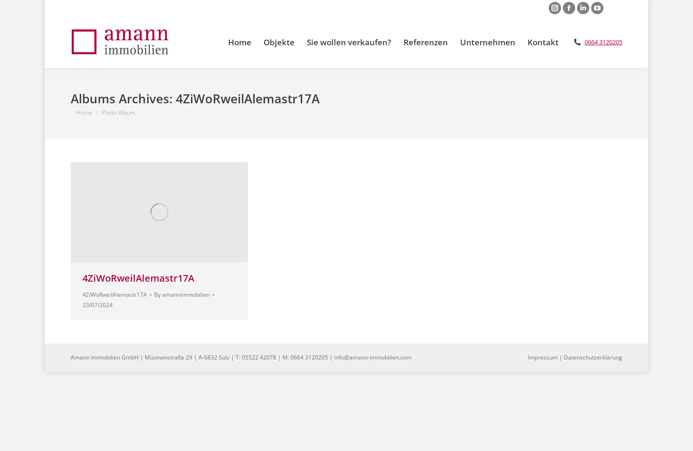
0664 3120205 (603, 42)
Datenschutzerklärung (593, 357)
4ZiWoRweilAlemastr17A (138, 278)
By (182, 295)
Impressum (543, 357)
